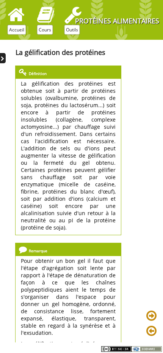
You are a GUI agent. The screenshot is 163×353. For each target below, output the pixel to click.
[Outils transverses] (73, 15)
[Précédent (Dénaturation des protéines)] (152, 331)
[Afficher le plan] (3, 58)
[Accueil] (16, 15)
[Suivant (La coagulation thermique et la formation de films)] (152, 316)
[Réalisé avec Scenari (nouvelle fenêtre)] (147, 348)
